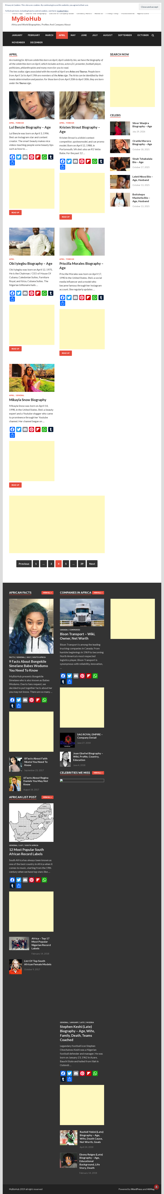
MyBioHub (26, 18)
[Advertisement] (31, 189)
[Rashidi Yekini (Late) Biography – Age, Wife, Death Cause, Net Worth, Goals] (68, 1132)
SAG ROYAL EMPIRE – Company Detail (90, 736)
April (62, 35)
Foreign (20, 123)
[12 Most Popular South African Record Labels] (31, 842)
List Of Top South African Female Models (37, 962)
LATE (82, 1022)
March (49, 35)
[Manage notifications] (156, 1187)
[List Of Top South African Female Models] (15, 961)
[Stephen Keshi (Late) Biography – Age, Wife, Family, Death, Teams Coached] (82, 781)
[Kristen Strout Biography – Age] (82, 106)
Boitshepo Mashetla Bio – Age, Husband (141, 198)
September (125, 35)
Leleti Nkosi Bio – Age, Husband (142, 178)
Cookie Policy (62, 11)
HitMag (150, 1189)
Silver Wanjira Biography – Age (142, 124)
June (84, 35)
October (143, 35)
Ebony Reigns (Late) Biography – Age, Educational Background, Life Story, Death (91, 1161)
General (20, 395)
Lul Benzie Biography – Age (30, 127)
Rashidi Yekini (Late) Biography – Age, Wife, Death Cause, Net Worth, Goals (91, 1136)
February (34, 35)
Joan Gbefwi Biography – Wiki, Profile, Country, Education (88, 757)
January (17, 35)
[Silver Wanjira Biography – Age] (120, 123)
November (18, 42)
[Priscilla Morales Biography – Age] (82, 243)
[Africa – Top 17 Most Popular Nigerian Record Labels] (19, 938)
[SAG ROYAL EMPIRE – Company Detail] (67, 734)
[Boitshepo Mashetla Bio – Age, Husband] (120, 194)
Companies (74, 630)
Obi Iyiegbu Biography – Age (30, 263)
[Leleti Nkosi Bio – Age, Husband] (120, 176)
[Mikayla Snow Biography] (31, 379)
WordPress (136, 1189)
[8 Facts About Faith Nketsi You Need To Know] (15, 758)
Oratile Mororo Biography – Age (142, 142)
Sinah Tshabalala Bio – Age (142, 160)
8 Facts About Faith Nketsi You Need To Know (36, 762)
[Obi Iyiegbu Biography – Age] (31, 243)
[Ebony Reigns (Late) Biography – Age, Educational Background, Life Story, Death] (68, 1154)
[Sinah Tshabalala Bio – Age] (120, 158)
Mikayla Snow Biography (27, 400)
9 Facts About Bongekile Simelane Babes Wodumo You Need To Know (28, 665)
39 (81, 563)
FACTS (12, 657)
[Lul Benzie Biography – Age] (31, 106)
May (73, 35)
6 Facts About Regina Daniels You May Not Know (35, 781)
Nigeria (90, 1022)
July (95, 35)
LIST (21, 845)
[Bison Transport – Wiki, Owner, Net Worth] (82, 626)
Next (92, 563)
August (108, 35)
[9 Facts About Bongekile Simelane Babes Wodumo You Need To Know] (31, 654)
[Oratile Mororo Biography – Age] (120, 141)
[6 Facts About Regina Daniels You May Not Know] (15, 778)
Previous (24, 563)
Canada (64, 630)
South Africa (39, 657)
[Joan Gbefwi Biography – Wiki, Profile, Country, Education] (65, 753)
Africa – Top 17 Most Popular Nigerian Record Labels (41, 943)
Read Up (15, 213)
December (36, 42)
